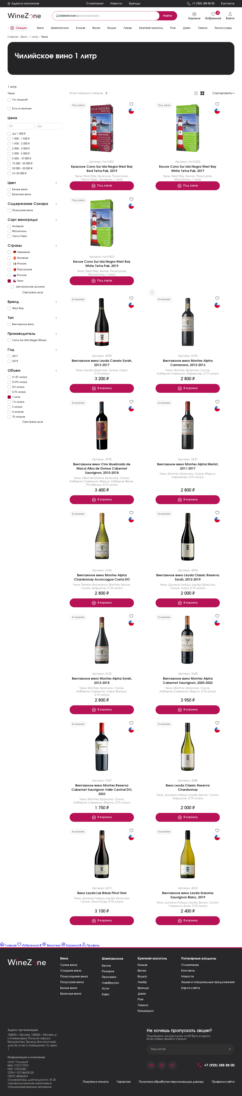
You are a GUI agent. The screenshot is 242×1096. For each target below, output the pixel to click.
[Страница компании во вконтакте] (151, 1065)
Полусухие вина (72, 982)
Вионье (121, 691)
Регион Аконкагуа (94, 584)
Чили (78, 176)
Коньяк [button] (80, 28)
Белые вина (68, 988)
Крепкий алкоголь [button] (151, 28)
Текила (143, 1005)
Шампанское (112, 958)
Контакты (188, 970)
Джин (142, 993)
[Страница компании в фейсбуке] (161, 1065)
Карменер (194, 373)
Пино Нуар (99, 901)
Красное (104, 176)
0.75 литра (101, 373)
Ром (140, 999)
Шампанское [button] (60, 28)
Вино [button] (40, 28)
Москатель (182, 179)
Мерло (105, 481)
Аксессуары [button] (223, 28)
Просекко (109, 977)
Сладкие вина (70, 970)
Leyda (88, 370)
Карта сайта (190, 988)
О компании (94, 3)
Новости (116, 3)
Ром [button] (173, 28)
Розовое (108, 971)
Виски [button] (96, 28)
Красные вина (70, 993)
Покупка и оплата (95, 1081)
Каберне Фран (122, 481)
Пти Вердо (93, 484)
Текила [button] (202, 28)
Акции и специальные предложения (207, 982)
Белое (190, 176)
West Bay (89, 176)
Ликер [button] (127, 28)
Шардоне (99, 588)
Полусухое (120, 176)
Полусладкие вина (74, 976)
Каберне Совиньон (171, 373)
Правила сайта (223, 1081)
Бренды (134, 3)
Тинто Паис (89, 179)
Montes (179, 370)
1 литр (118, 179)
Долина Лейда (179, 584)
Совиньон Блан (179, 906)
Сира (123, 370)
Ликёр (142, 982)
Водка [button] (112, 28)
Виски (142, 970)
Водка (142, 976)
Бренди (143, 988)
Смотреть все (32, 292)
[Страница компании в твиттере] (172, 1065)
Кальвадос (146, 1010)
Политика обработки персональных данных (171, 1081)
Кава (105, 994)
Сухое (113, 370)
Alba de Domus (93, 478)
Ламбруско (110, 982)
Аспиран (105, 179)
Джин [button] (186, 28)
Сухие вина (68, 965)
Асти (105, 988)
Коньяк (142, 965)
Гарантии (124, 1081)
